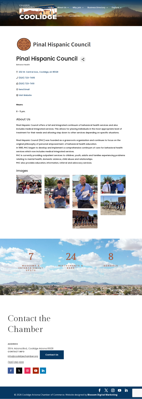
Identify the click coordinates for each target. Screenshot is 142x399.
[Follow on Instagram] (27, 371)
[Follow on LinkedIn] (43, 371)
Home (51, 8)
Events (59, 16)
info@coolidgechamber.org (23, 356)
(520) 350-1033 (16, 362)
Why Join (77, 8)
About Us (61, 8)
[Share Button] (83, 59)
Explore (115, 8)
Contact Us (74, 16)
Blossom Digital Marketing (102, 394)
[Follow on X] (19, 371)
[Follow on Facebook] (11, 371)
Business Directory (96, 8)
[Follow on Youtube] (36, 371)
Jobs (50, 16)
